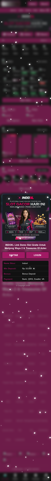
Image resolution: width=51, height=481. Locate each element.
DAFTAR (13, 255)
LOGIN (37, 255)
